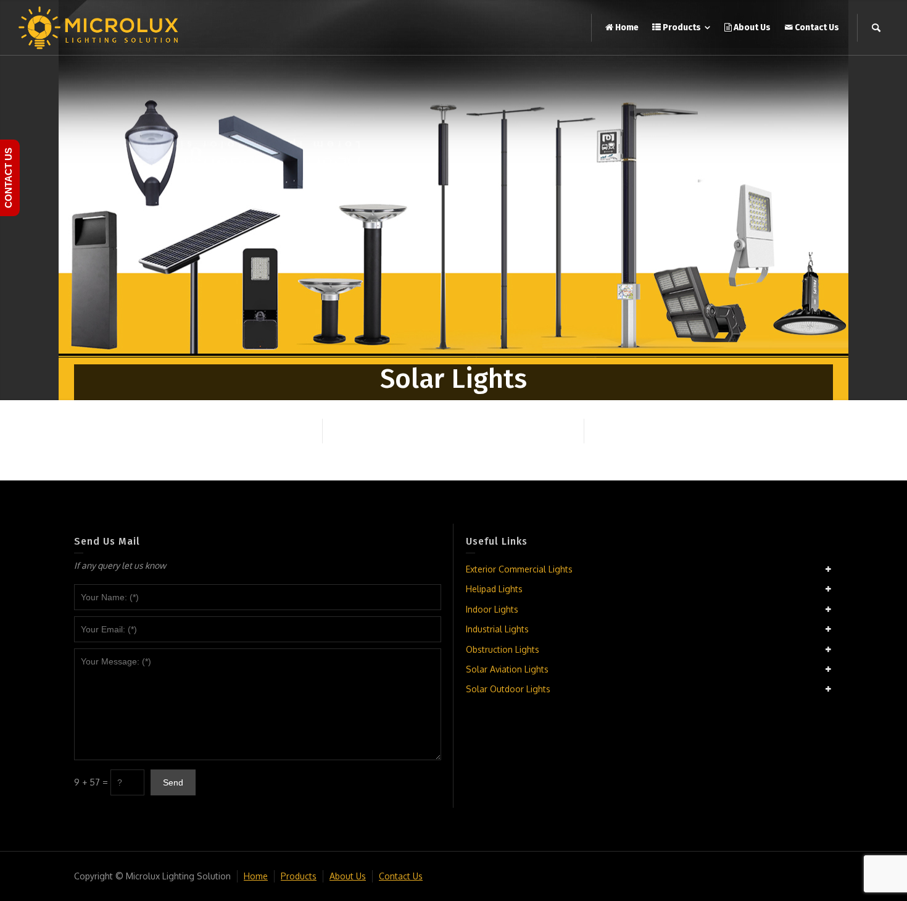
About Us (347, 876)
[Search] (876, 27)
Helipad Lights (494, 589)
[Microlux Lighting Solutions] (99, 27)
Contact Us (401, 876)
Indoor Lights (492, 609)
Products (299, 876)
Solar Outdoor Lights (508, 689)
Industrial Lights (497, 629)
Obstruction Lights (502, 649)
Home (256, 876)
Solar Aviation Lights (507, 669)
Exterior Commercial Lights (519, 569)
